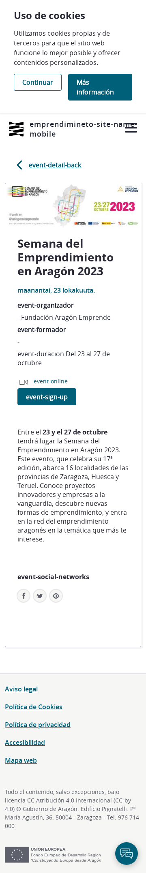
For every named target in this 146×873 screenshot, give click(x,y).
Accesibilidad (25, 742)
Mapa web (21, 760)
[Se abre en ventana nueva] (16, 129)
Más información (95, 87)
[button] (56, 596)
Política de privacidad (38, 724)
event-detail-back (55, 164)
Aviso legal (21, 689)
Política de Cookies (33, 706)
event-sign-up (47, 396)
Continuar (37, 82)
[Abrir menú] (131, 128)
